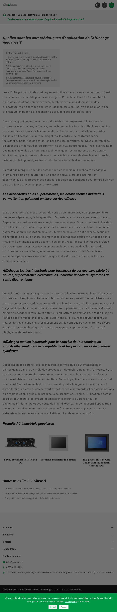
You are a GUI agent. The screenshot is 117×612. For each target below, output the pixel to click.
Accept (64, 607)
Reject (53, 607)
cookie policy (71, 601)
